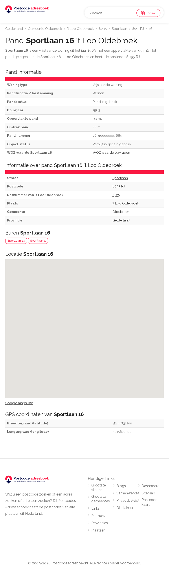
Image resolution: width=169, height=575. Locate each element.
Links (95, 508)
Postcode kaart (149, 502)
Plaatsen (98, 530)
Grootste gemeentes (100, 498)
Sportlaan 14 (16, 240)
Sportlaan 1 (38, 240)
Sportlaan (119, 29)
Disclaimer (124, 508)
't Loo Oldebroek (80, 29)
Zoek (150, 13)
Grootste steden (98, 487)
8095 (103, 29)
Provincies (99, 523)
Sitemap (148, 493)
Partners (98, 516)
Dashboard (150, 486)
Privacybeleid (127, 500)
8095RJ (138, 29)
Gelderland (14, 29)
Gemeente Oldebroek (45, 29)
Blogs (121, 486)
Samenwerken (128, 493)
